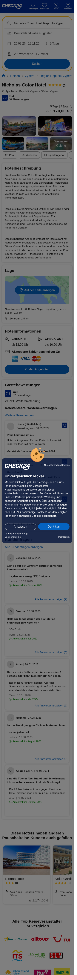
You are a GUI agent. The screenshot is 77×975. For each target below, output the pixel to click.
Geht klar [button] (54, 526)
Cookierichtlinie (13, 537)
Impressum (64, 537)
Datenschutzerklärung (16, 533)
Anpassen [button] (20, 526)
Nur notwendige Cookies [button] (57, 465)
